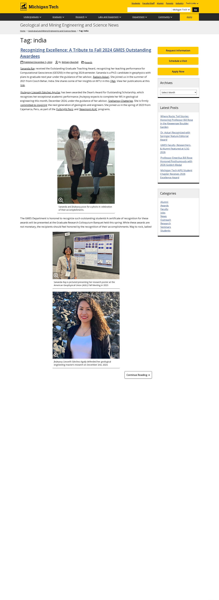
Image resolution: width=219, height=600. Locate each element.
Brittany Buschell (70, 62)
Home (22, 30)
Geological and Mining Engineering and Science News (69, 25)
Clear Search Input (169, 9)
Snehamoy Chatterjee (120, 100)
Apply (189, 16)
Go (195, 9)
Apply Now (178, 71)
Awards (88, 62)
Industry (180, 3)
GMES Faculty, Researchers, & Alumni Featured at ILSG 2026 (175, 148)
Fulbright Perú (64, 109)
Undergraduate (31, 16)
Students (136, 3)
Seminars (165, 227)
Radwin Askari (101, 77)
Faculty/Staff (148, 3)
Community (164, 16)
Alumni (160, 3)
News (163, 216)
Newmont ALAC (88, 109)
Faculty (164, 209)
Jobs (162, 212)
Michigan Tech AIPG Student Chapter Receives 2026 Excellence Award (176, 174)
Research (80, 16)
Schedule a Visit (178, 61)
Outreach (165, 219)
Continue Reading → (138, 375)
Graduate (57, 16)
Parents (169, 3)
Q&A (112, 81)
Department (138, 16)
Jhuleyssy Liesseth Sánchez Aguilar (40, 92)
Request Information (178, 50)
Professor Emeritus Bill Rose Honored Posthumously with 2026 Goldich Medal (176, 161)
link (22, 85)
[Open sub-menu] (197, 3)
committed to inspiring (33, 105)
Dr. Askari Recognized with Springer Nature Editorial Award (175, 136)
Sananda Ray (27, 68)
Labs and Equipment (108, 16)
